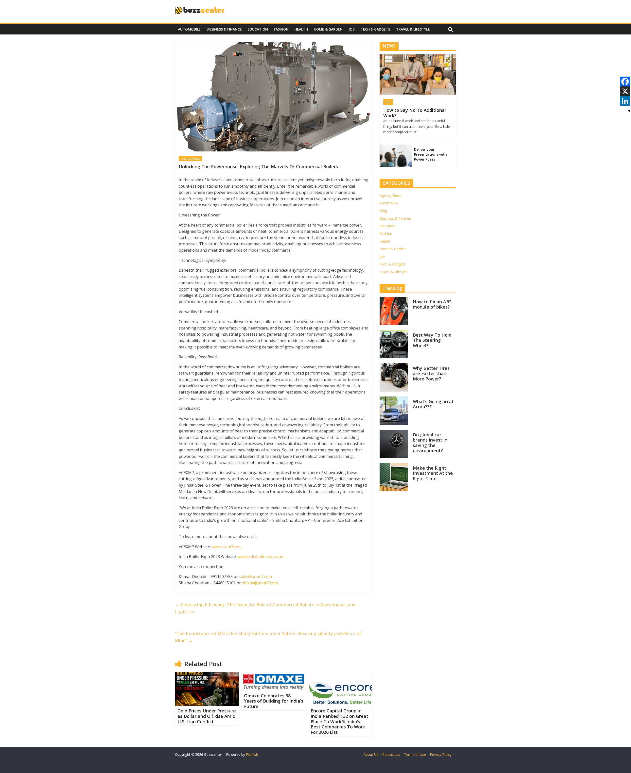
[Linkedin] (625, 101)
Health (301, 29)
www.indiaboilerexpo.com (261, 556)
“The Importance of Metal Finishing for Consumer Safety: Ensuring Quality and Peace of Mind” (268, 636)
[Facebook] (625, 81)
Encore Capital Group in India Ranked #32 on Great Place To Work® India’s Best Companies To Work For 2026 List (339, 721)
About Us (371, 754)
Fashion (281, 29)
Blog (383, 210)
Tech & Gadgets (375, 29)
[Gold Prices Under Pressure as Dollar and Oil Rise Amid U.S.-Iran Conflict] (207, 675)
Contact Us (391, 754)
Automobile (189, 29)
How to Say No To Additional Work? (414, 112)
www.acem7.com (227, 546)
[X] (625, 91)
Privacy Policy (441, 754)
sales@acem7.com (255, 576)
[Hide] (629, 111)
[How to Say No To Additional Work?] (418, 57)
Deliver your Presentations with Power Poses (430, 154)
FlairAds (252, 754)
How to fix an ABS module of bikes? (432, 304)
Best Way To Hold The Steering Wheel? (432, 340)
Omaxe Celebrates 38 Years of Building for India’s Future (273, 701)
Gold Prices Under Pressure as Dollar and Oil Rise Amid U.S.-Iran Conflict (206, 716)
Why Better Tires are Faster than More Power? (431, 373)
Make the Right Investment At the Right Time (433, 473)
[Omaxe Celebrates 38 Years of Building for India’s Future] (274, 675)
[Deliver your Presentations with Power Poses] (396, 147)
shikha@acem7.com (260, 583)
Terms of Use (415, 754)
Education (258, 29)
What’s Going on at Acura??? (433, 404)
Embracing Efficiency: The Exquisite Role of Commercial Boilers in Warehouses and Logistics (265, 608)
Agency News (190, 158)
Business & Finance (224, 29)
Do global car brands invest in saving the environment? (430, 443)
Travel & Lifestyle (413, 29)
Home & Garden (328, 29)
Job (352, 29)
